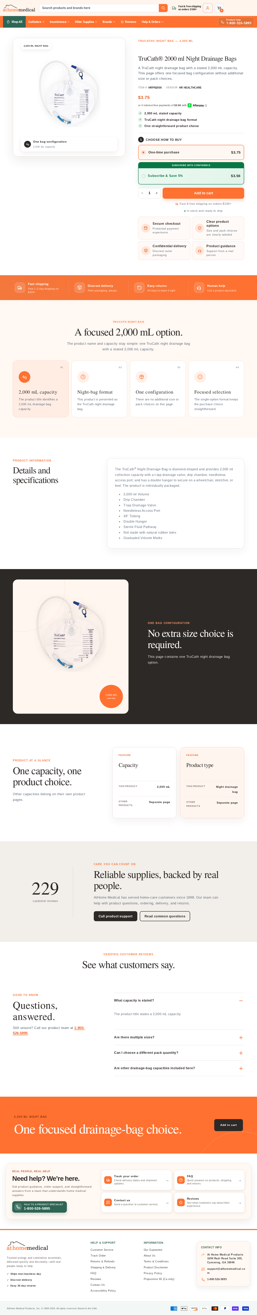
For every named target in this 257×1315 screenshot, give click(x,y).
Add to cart (228, 1125)
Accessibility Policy (103, 1290)
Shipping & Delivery (103, 1267)
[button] (219, 8)
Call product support (116, 916)
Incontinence (58, 22)
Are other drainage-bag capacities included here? (154, 1068)
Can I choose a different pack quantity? (146, 1052)
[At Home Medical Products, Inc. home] (19, 8)
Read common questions (165, 916)
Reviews (96, 1279)
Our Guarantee (153, 1249)
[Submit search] (163, 8)
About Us (150, 1255)
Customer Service (102, 1249)
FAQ (93, 1273)
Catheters (34, 22)
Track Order (98, 1255)
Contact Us (98, 1284)
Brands (107, 22)
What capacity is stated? (134, 1000)
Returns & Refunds (103, 1261)
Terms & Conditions (156, 1261)
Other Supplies (84, 22)
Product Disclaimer (156, 1267)
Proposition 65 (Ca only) (159, 1279)
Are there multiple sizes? (134, 1037)
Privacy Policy (153, 1273)
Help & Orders (151, 22)
